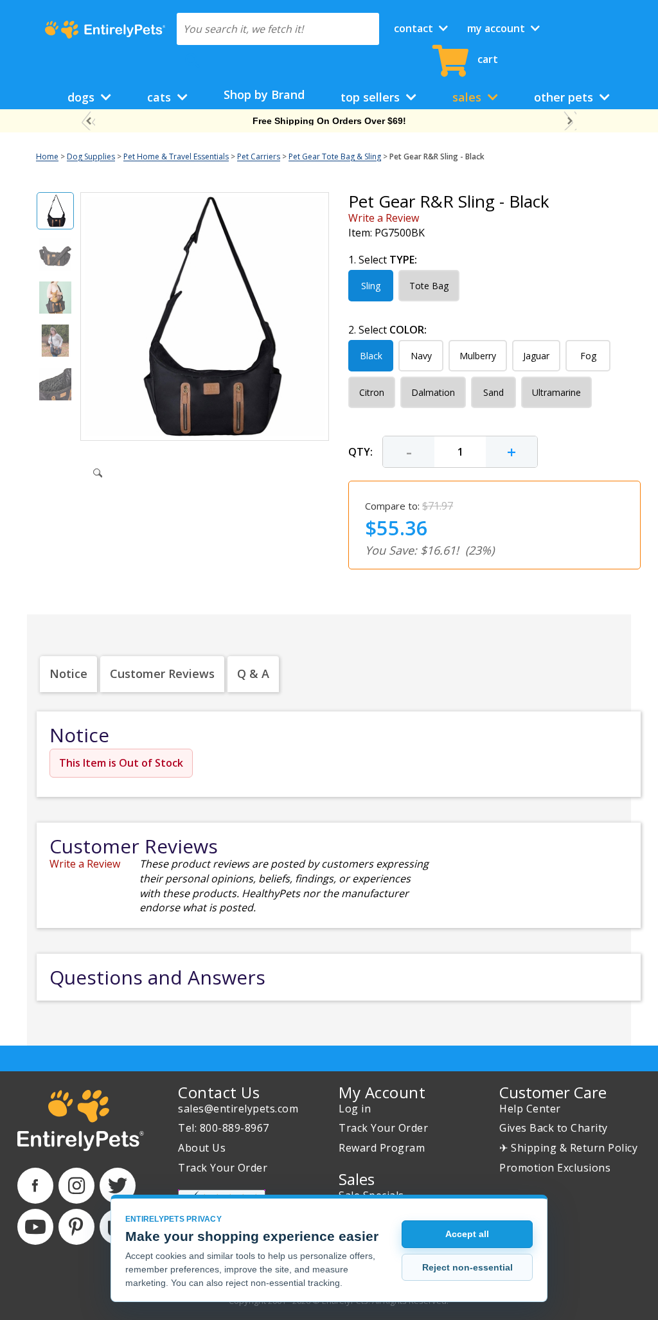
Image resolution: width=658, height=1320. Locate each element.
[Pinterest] (76, 1227)
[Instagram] (76, 1186)
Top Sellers (372, 97)
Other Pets (565, 97)
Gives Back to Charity (553, 1128)
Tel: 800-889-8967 (223, 1128)
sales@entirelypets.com (238, 1108)
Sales (468, 97)
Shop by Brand (264, 94)
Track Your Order (222, 1168)
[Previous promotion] (88, 121)
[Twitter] (118, 1186)
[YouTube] (35, 1227)
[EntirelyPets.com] (105, 30)
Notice (68, 673)
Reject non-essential (467, 1267)
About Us (202, 1148)
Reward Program (382, 1148)
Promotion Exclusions (554, 1168)
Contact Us (219, 1092)
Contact (415, 28)
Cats (160, 97)
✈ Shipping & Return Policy (568, 1148)
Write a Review (383, 218)
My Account (497, 28)
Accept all (467, 1234)
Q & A (253, 673)
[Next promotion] (569, 121)
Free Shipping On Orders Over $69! (329, 120)
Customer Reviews (162, 673)
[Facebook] (35, 1186)
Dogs (82, 97)
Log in (355, 1108)
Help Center (530, 1108)
